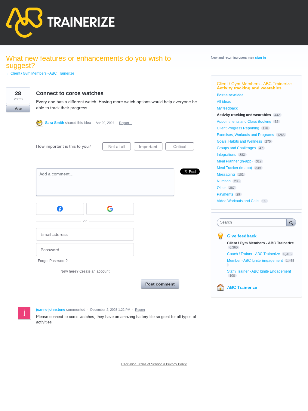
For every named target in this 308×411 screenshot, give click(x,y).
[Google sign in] (110, 209)
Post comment (160, 284)
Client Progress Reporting (238, 128)
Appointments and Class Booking (244, 121)
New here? (84, 271)
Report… (125, 123)
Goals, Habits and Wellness (239, 141)
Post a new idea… (232, 95)
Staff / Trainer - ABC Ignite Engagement (259, 271)
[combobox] (253, 222)
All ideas (224, 102)
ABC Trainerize (242, 287)
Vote (18, 108)
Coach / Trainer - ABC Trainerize (254, 254)
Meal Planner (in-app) (235, 161)
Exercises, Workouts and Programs (245, 135)
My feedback (227, 108)
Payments (225, 194)
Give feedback (242, 235)
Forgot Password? (53, 261)
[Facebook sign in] (60, 209)
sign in (260, 57)
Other (221, 188)
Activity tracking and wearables (249, 87)
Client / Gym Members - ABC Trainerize (254, 83)
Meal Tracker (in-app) (234, 168)
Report (140, 309)
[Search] (291, 222)
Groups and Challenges (236, 148)
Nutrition (224, 181)
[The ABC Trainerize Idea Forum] (60, 23)
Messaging (226, 174)
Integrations (226, 155)
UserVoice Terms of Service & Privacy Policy (154, 364)
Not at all (119, 147)
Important (150, 147)
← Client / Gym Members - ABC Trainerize (40, 73)
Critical (183, 147)
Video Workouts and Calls (238, 201)
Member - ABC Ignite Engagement (255, 260)
